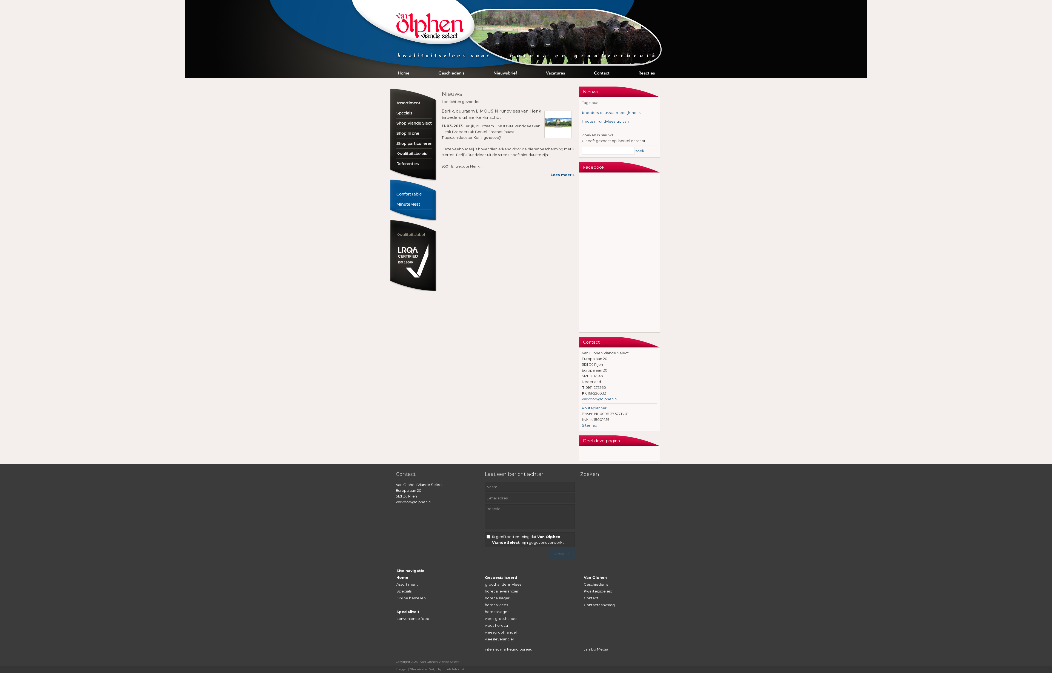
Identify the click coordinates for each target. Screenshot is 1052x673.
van (625, 121)
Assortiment (407, 584)
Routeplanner (594, 408)
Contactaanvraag (599, 605)
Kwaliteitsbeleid (598, 591)
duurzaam (609, 112)
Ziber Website (418, 669)
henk (636, 112)
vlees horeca (496, 625)
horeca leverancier (502, 591)
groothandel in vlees (503, 584)
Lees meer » (562, 174)
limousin (589, 121)
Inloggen (401, 669)
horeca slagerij (498, 598)
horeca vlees (496, 605)
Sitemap (589, 425)
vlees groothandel (501, 618)
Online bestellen (411, 598)
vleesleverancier (499, 639)
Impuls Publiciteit (453, 669)
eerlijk (624, 112)
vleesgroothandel (501, 632)
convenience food (412, 618)
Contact (591, 598)
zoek (639, 151)
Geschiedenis (596, 584)
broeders (590, 112)
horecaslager (497, 611)
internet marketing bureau (508, 649)
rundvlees (606, 121)
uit (619, 121)
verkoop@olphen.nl (600, 399)
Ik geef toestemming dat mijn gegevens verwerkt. (528, 539)
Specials (403, 591)
